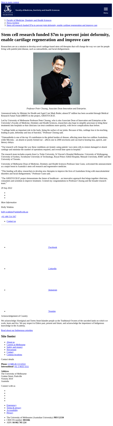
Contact (10, 352)
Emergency (12, 405)
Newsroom (11, 349)
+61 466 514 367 (8, 216)
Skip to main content (10, 2)
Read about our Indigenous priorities (17, 330)
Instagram (52, 290)
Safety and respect (14, 347)
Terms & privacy (14, 408)
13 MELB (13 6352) (17, 364)
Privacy (10, 413)
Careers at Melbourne (16, 344)
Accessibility (12, 410)
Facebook (52, 247)
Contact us (11, 221)
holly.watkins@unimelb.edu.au (14, 212)
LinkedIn (52, 268)
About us (11, 342)
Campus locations (14, 354)
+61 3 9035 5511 (21, 366)
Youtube (52, 311)
